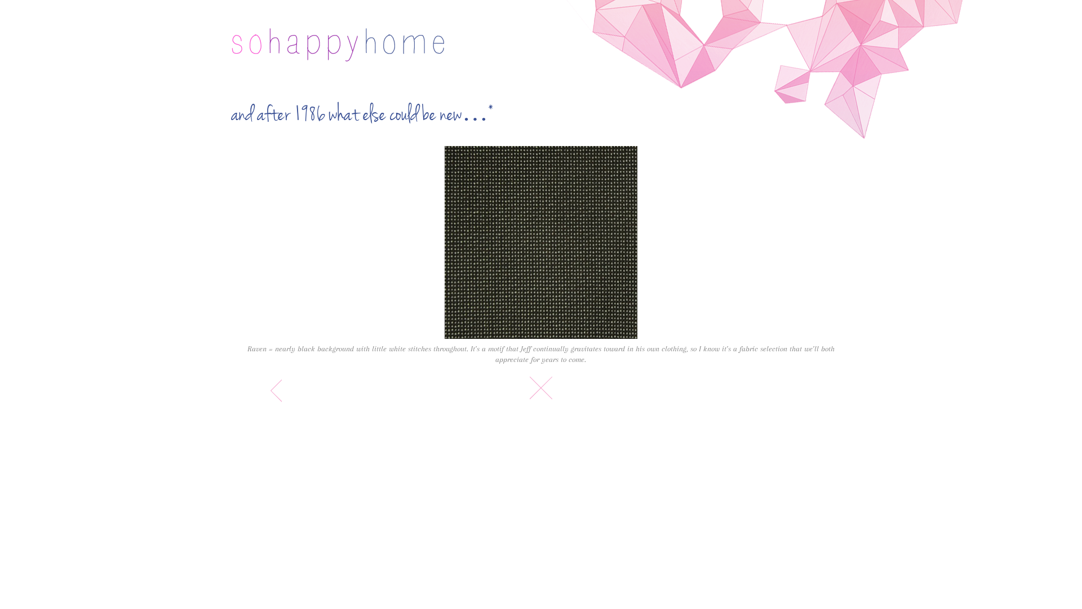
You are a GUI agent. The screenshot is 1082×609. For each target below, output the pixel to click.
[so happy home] (338, 44)
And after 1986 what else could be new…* (363, 114)
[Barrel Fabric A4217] (541, 242)
